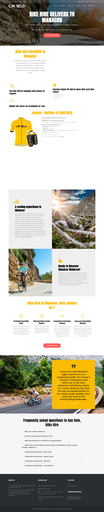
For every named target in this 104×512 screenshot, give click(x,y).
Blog (84, 5)
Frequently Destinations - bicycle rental (39, 456)
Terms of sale (52, 509)
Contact (78, 5)
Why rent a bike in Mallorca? (35, 431)
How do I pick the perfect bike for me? (39, 436)
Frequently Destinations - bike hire (37, 461)
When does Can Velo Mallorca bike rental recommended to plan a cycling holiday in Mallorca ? (49, 446)
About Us (70, 5)
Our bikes (62, 5)
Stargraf (44, 509)
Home (55, 5)
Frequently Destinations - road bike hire (39, 465)
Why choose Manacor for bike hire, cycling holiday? (43, 440)
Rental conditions (62, 509)
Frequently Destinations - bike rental (38, 452)
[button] (52, 431)
